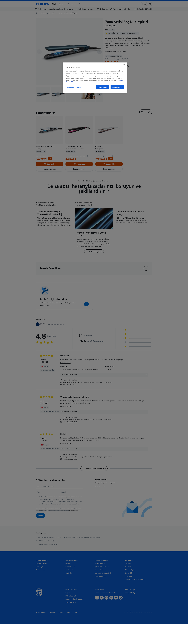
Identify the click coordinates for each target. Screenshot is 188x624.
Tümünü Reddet (102, 87)
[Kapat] (124, 65)
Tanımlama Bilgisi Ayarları (74, 87)
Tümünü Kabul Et (117, 87)
